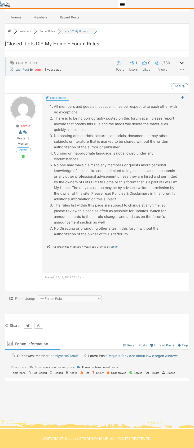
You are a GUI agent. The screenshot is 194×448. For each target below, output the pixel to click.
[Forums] (9, 31)
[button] (122, 4)
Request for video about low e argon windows (143, 356)
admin (39, 69)
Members (41, 17)
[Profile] (20, 132)
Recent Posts (69, 17)
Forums (15, 17)
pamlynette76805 (64, 356)
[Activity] (25, 132)
